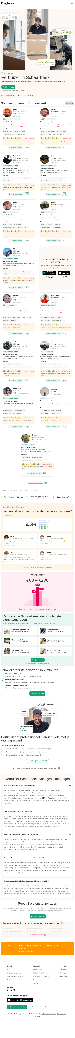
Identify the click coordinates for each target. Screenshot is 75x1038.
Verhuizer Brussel (8, 928)
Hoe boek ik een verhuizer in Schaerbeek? (19, 785)
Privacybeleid (61, 1014)
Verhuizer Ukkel (55, 931)
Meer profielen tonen (35, 483)
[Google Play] (49, 273)
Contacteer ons (38, 980)
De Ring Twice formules (41, 973)
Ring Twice (4, 490)
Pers (61, 980)
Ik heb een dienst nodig (17, 1007)
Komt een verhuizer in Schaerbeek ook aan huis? (21, 835)
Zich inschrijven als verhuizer (37, 761)
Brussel (28, 490)
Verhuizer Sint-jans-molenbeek (12, 931)
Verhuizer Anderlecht (57, 928)
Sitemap (37, 1016)
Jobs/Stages (64, 976)
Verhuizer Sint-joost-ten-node (35, 928)
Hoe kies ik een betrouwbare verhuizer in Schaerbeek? (24, 858)
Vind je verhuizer (8, 87)
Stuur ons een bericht (26, 951)
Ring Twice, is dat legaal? (41, 976)
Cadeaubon (11, 980)
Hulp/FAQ (36, 983)
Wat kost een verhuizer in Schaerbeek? (18, 811)
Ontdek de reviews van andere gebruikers (37, 568)
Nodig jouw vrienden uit (15, 976)
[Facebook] (7, 990)
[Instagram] (14, 990)
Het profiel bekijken (16, 147)
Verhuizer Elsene (31, 931)
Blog (8, 969)
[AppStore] (64, 273)
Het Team (63, 973)
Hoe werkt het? (38, 969)
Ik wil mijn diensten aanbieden (39, 1007)
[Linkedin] (10, 990)
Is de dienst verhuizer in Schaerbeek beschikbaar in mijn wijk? (26, 881)
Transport (13, 490)
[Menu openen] (71, 3)
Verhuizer (20, 490)
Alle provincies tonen (35, 934)
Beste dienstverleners (14, 973)
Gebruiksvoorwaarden (49, 1014)
